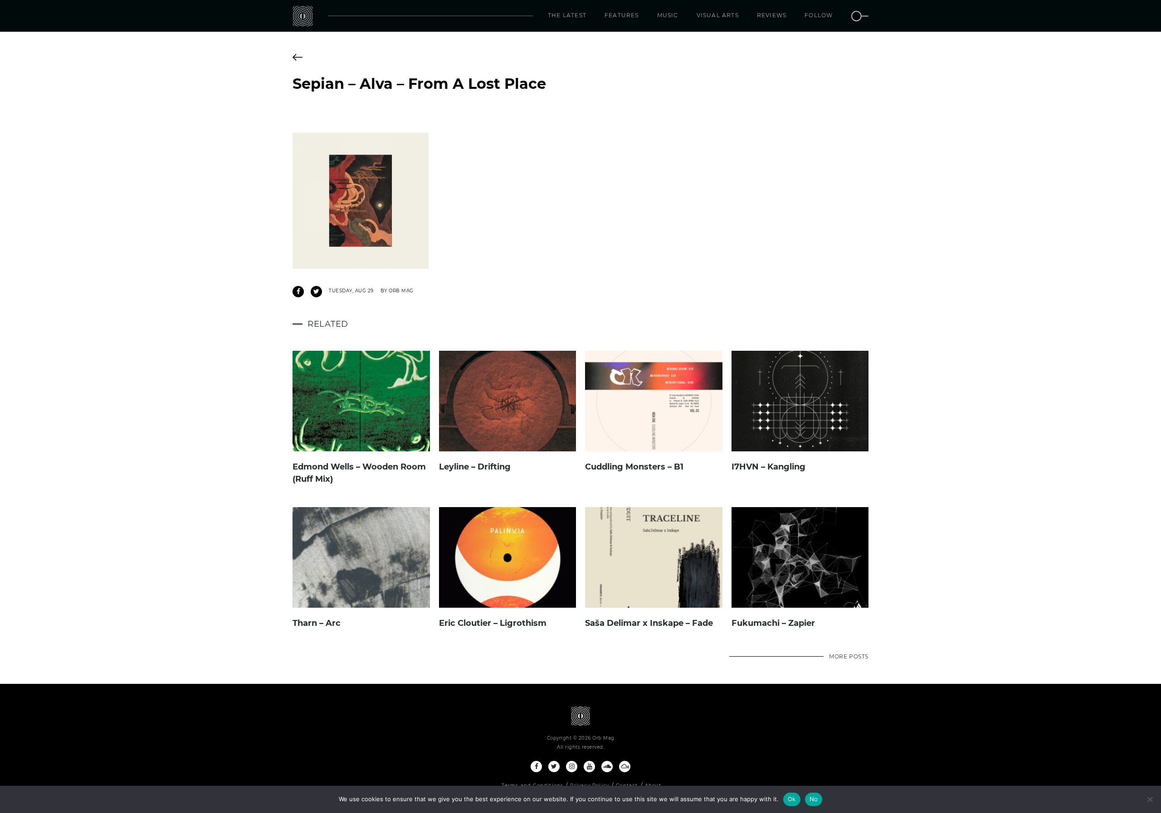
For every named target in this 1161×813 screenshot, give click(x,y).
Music (667, 15)
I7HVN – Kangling (768, 467)
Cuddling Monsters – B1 (634, 467)
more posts (848, 656)
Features (622, 15)
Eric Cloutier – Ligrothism (492, 623)
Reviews (771, 15)
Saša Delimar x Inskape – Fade (649, 623)
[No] (1149, 799)
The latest (567, 15)
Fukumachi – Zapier (773, 623)
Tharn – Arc (317, 623)
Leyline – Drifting (475, 467)
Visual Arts (718, 15)
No (814, 799)
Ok (792, 799)
